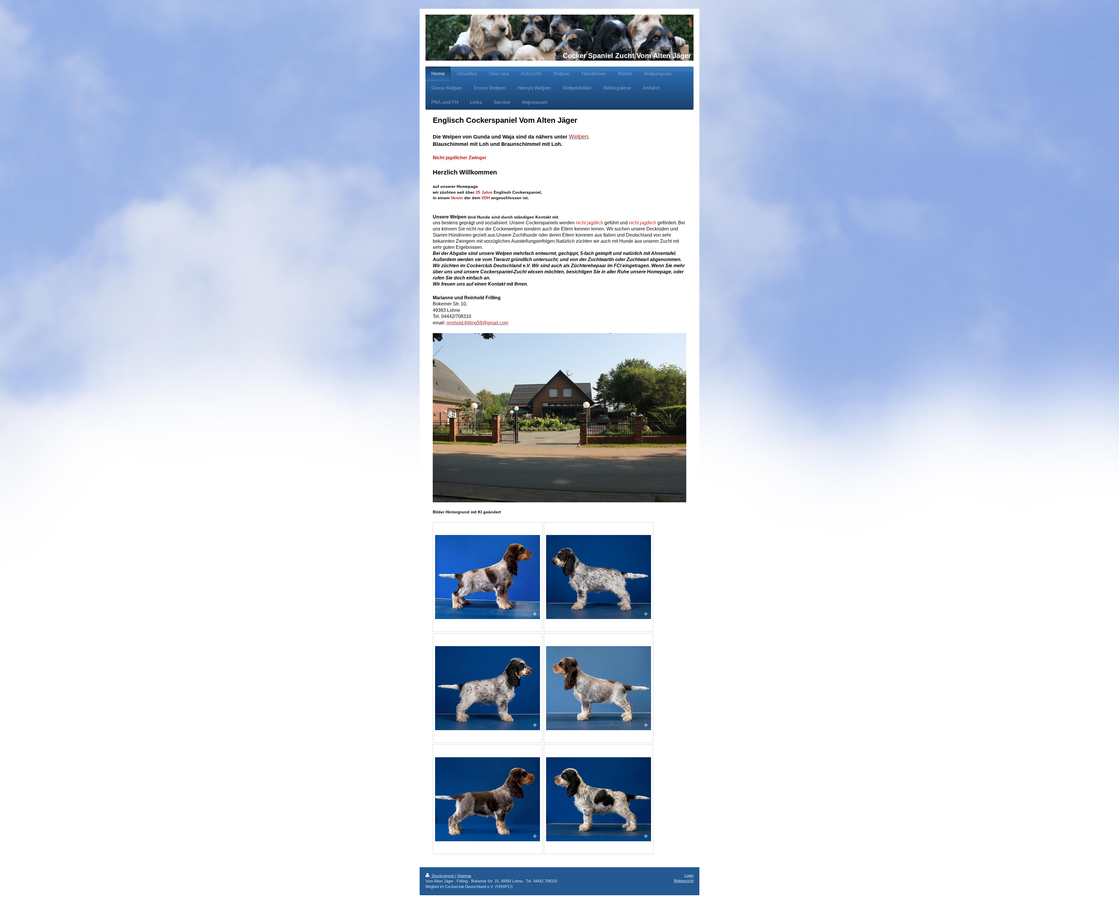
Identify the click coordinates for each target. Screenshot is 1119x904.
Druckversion (443, 876)
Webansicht (684, 881)
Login (689, 875)
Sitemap (464, 876)
